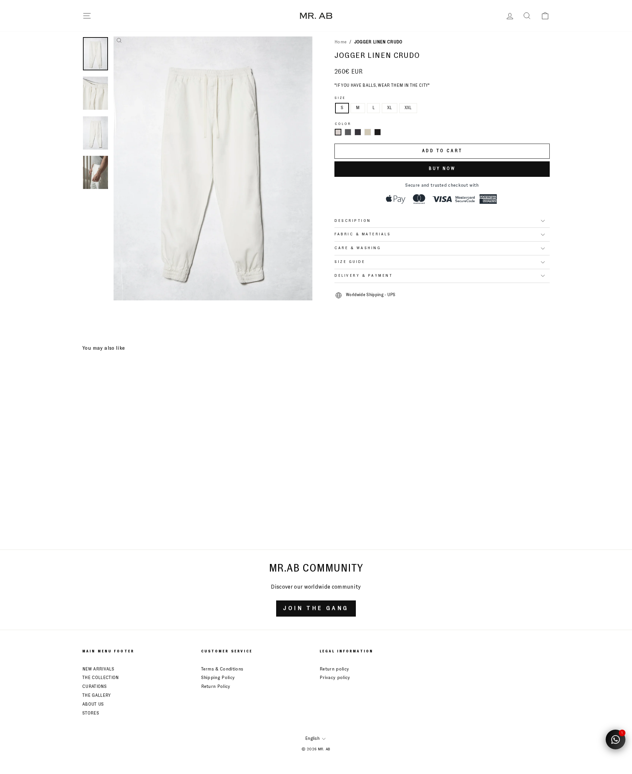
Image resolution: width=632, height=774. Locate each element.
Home (340, 42)
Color (343, 124)
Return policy (334, 669)
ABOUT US (93, 704)
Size (340, 98)
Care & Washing (357, 248)
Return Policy (215, 686)
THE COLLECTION (100, 677)
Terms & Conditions (222, 669)
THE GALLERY (96, 695)
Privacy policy (335, 677)
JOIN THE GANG (316, 608)
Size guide (349, 262)
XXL (408, 108)
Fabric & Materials (362, 234)
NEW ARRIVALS (98, 669)
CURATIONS (94, 686)
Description (352, 221)
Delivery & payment (363, 276)
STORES (90, 713)
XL (389, 108)
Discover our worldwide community (316, 587)
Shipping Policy (218, 677)
